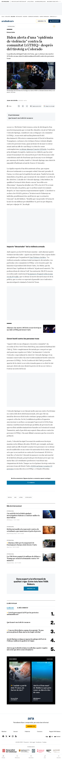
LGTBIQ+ (21, 497)
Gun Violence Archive (38, 257)
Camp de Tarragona (44, 16)
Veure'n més (50, 659)
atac (15, 497)
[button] (59, 1)
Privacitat (26, 742)
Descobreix (13, 659)
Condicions (38, 742)
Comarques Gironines (33, 16)
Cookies (44, 742)
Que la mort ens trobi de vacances (20, 118)
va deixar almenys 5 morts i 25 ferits (32, 149)
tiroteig (10, 497)
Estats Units (28, 497)
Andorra (25, 16)
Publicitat (27, 731)
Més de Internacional (14, 506)
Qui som (15, 731)
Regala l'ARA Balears (54, 731)
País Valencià (19, 16)
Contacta (39, 731)
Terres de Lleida (54, 16)
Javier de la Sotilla (12, 100)
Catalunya (7, 16)
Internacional (11, 26)
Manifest (4, 731)
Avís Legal (32, 742)
